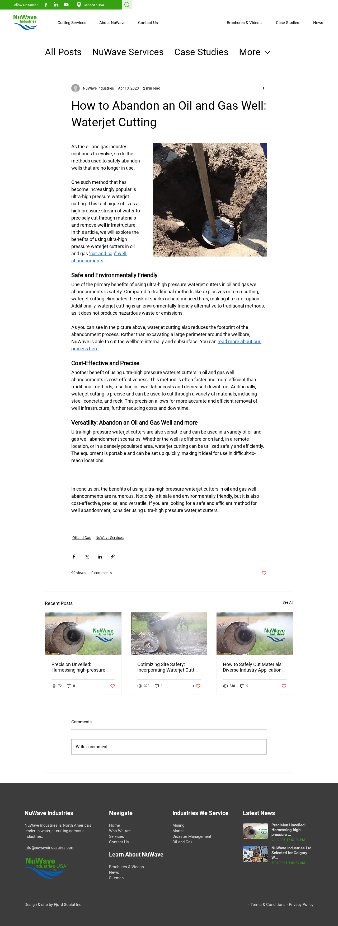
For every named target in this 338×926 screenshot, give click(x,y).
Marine (178, 831)
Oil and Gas (81, 538)
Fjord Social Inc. (68, 904)
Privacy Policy (301, 904)
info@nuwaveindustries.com (49, 847)
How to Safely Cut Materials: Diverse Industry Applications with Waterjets (253, 667)
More (250, 52)
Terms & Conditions (269, 904)
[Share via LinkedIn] (99, 556)
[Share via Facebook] (73, 556)
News (114, 872)
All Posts (63, 52)
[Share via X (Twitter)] (86, 556)
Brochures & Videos (126, 866)
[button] (69, 23)
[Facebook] (46, 4)
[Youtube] (66, 4)
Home (115, 825)
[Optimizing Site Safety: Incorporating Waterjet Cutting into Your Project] (169, 633)
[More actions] (263, 88)
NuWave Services (128, 52)
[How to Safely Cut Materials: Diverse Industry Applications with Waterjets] (255, 633)
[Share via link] (112, 556)
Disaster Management (191, 836)
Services (117, 836)
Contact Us (119, 842)
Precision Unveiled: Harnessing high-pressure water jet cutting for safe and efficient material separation (81, 667)
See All (288, 602)
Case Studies (201, 52)
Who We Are (120, 831)
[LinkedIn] (56, 4)
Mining (178, 825)
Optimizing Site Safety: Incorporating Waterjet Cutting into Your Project (169, 667)
